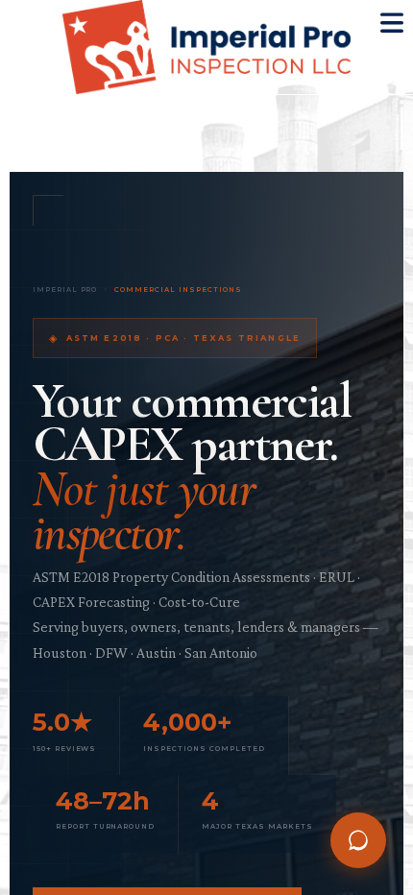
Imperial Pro (65, 289)
